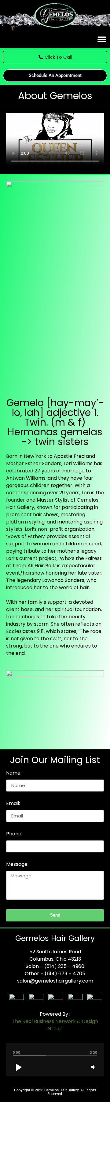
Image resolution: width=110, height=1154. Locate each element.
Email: (13, 804)
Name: (13, 773)
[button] (101, 39)
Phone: (14, 834)
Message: (17, 865)
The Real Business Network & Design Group (55, 1025)
